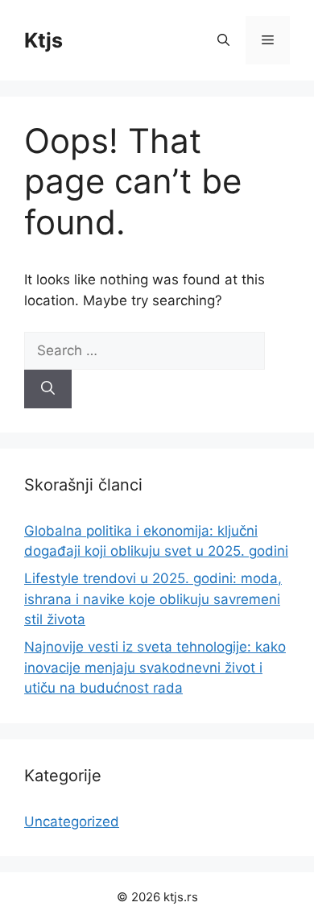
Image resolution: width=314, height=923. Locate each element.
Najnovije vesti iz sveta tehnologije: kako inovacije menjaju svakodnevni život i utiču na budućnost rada (155, 667)
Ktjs (43, 40)
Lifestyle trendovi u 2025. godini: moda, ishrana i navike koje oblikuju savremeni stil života (153, 598)
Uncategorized (71, 821)
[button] (223, 40)
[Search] (48, 389)
